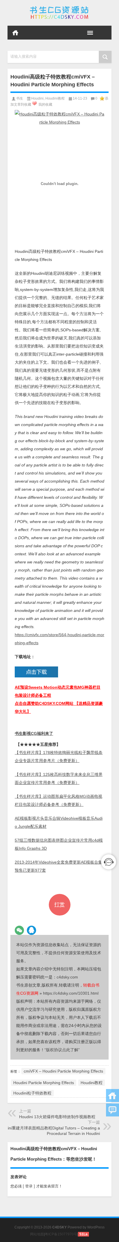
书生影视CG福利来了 (34, 733)
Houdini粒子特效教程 (32, 1093)
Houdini (37, 98)
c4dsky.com (67, 977)
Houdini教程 (55, 98)
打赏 (59, 904)
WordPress (96, 1227)
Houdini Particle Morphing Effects (43, 1082)
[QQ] (31, 930)
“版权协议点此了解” (62, 1049)
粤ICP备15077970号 (61, 1234)
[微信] (19, 930)
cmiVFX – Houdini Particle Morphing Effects (63, 1071)
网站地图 (37, 1234)
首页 (15, 33)
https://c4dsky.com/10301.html (70, 993)
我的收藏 (45, 104)
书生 (19, 98)
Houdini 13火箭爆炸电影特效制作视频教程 (57, 1116)
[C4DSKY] (59, 13)
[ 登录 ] (29, 1186)
